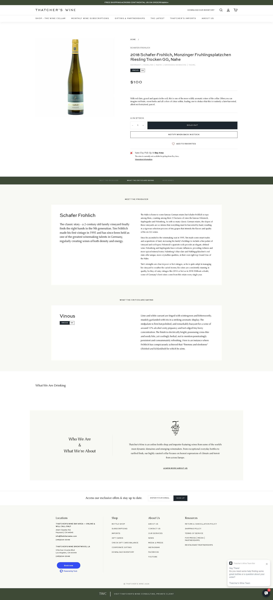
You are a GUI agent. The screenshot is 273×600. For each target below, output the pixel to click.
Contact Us (154, 529)
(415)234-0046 (63, 540)
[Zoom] (75, 77)
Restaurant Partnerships (199, 545)
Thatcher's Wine (135, 584)
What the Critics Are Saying (140, 180)
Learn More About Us (175, 468)
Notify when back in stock (183, 135)
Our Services (155, 533)
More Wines (168, 180)
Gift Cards (117, 538)
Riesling (148, 65)
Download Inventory (123, 552)
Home (133, 39)
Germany (135, 65)
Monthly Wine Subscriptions (90, 18)
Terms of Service (194, 533)
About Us (208, 18)
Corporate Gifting (122, 547)
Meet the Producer (109, 180)
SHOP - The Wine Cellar (51, 18)
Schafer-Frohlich (140, 48)
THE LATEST (158, 18)
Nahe (159, 65)
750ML (192, 65)
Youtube (152, 557)
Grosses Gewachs (175, 65)
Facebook (153, 552)
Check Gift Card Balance (125, 543)
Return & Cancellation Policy (201, 524)
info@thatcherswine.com (66, 536)
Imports (116, 533)
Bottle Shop (118, 524)
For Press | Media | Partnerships (195, 539)
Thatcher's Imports (183, 18)
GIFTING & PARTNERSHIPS (130, 18)
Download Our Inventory (201, 10)
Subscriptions (119, 529)
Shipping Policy (193, 529)
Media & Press (155, 543)
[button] (68, 565)
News (151, 538)
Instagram (154, 547)
